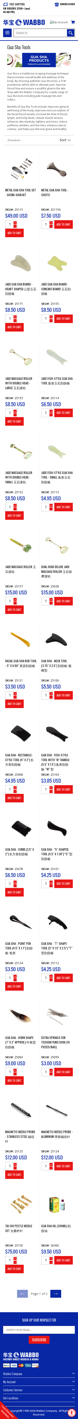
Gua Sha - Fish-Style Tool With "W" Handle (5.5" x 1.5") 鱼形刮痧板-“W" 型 (55, 762)
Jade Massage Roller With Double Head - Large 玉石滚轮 (18, 383)
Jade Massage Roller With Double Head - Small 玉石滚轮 (18, 477)
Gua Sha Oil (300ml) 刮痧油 (56, 1228)
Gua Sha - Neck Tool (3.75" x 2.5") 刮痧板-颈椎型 (56, 665)
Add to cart (14, 233)
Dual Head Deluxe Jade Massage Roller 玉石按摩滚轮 (56, 571)
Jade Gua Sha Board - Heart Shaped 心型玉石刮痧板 (20, 289)
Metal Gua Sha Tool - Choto (54, 192)
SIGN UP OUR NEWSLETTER (39, 1320)
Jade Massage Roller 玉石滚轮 (20, 569)
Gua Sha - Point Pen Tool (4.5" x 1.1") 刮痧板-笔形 (19, 948)
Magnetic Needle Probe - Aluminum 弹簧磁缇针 (57, 1134)
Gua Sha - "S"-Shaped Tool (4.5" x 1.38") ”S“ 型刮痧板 (56, 854)
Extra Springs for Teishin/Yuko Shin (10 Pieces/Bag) (55, 1042)
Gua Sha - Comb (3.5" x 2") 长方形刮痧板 (19, 851)
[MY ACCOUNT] (59, 22)
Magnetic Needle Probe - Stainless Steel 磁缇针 (20, 1136)
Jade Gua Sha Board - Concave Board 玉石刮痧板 (56, 289)
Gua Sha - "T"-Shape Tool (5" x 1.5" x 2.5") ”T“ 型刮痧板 (56, 948)
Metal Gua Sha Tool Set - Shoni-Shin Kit (20, 192)
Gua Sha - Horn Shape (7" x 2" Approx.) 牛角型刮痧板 (20, 1042)
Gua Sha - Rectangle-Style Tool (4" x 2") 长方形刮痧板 (19, 760)
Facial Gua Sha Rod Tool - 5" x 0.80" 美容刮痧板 (21, 663)
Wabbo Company (47, 1411)
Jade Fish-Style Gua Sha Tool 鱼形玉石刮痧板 (57, 380)
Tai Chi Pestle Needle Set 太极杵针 (18, 1228)
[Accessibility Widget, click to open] (72, 1413)
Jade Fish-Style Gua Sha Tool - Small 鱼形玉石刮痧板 (57, 477)
